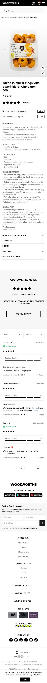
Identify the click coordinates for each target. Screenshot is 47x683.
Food (2, 17)
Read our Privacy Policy (30, 528)
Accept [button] (25, 679)
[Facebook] (11, 640)
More (36, 410)
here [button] (38, 675)
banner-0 (22, 73)
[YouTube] (31, 640)
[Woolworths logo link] (11, 3)
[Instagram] (26, 640)
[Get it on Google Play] (23, 495)
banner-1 (24, 73)
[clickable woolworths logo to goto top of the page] (23, 484)
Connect (24, 568)
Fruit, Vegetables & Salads (15, 17)
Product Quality (11, 358)
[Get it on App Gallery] (36, 495)
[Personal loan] (33, 615)
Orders (23, 547)
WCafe (23, 573)
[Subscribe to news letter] (42, 523)
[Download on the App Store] (10, 495)
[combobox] (25, 11)
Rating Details (27, 295)
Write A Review (23, 314)
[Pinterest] (21, 640)
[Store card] (13, 615)
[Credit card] (23, 615)
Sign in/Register (23, 543)
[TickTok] (36, 640)
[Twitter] (16, 640)
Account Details (23, 557)
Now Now (23, 577)
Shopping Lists (23, 552)
